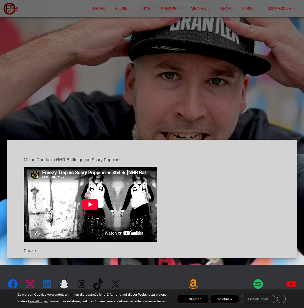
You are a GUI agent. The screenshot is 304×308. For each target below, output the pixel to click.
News (99, 8)
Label (248, 8)
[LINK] (210, 283)
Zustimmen (193, 299)
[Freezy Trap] (11, 9)
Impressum (280, 8)
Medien (199, 8)
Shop (225, 8)
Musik (122, 8)
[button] (130, 8)
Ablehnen (225, 299)
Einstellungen (38, 301)
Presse (169, 8)
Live (146, 8)
